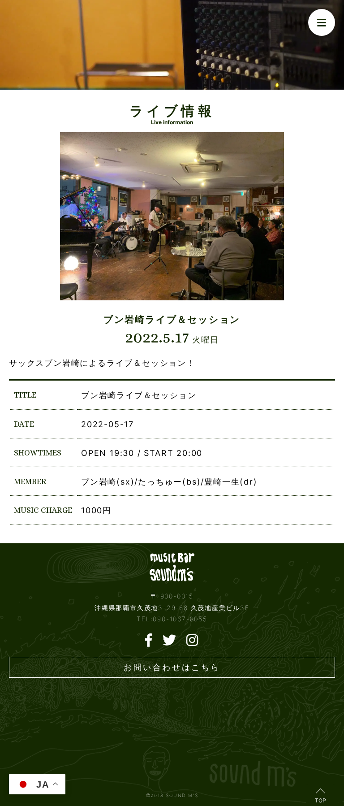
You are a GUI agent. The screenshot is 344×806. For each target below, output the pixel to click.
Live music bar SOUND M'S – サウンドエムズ (172, 566)
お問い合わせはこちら (172, 667)
